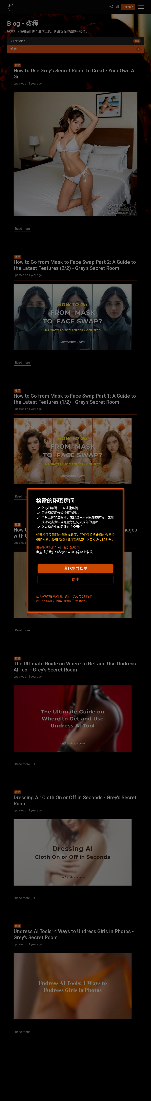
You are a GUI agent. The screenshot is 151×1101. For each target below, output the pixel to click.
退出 (75, 579)
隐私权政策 (44, 547)
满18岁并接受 (75, 568)
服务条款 (70, 547)
